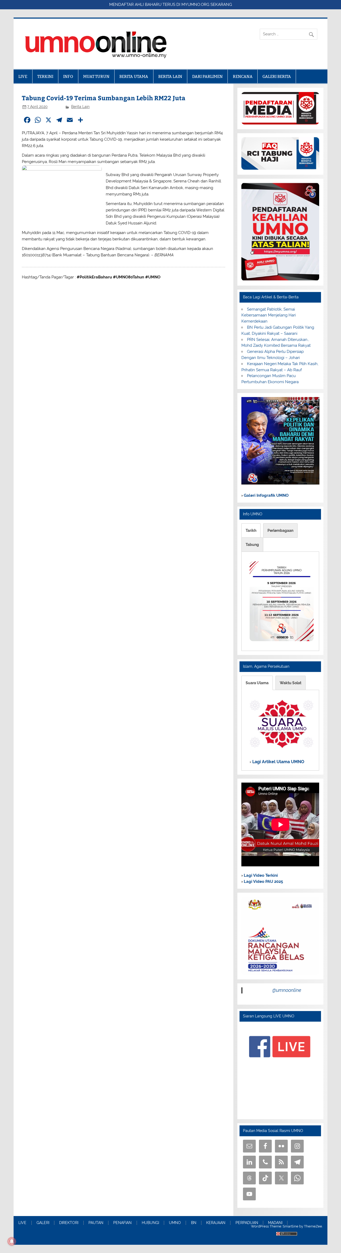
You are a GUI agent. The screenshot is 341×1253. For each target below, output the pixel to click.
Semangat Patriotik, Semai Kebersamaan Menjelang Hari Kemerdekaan (268, 315)
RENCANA (243, 76)
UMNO (175, 1223)
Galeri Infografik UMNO (266, 495)
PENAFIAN (122, 1223)
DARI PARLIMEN (207, 76)
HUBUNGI (150, 1223)
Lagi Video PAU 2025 (263, 881)
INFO (68, 76)
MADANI (275, 1223)
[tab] (251, 530)
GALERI (42, 1223)
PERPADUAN (247, 1223)
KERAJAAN (215, 1223)
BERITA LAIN (170, 76)
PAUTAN (95, 1223)
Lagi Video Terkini (260, 875)
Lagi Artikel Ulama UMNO (277, 761)
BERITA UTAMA (133, 76)
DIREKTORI (68, 1223)
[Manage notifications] (11, 1241)
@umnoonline (286, 990)
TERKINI (45, 76)
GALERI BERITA (276, 76)
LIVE (22, 76)
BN (193, 1223)
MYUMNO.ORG (195, 4)
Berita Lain (80, 107)
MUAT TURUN (96, 76)
